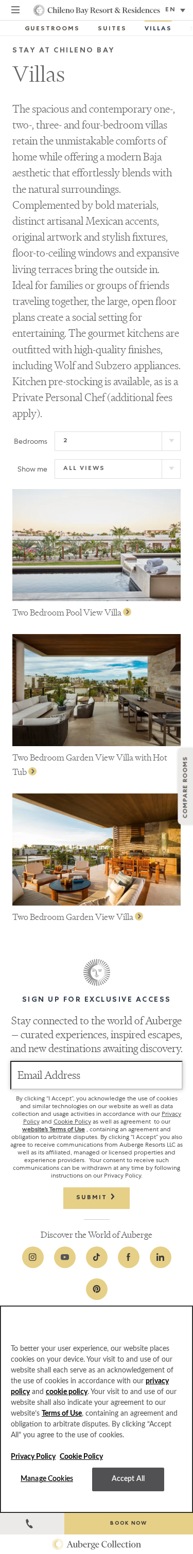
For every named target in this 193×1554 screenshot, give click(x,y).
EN (170, 10)
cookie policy (66, 1392)
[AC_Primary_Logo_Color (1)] (96, 1544)
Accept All (128, 1479)
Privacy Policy (33, 1456)
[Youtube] (65, 1257)
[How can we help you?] (32, 1523)
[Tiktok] (97, 1257)
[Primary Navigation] (15, 11)
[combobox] (176, 11)
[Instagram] (33, 1257)
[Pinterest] (97, 1289)
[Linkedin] (160, 1257)
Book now (128, 1523)
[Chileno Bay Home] (96, 10)
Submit (93, 1198)
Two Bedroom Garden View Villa (73, 917)
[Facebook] (129, 1257)
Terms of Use (62, 1413)
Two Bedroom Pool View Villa (67, 612)
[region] (96, 1409)
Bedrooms (30, 441)
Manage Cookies (47, 1479)
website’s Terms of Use (53, 1129)
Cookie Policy (72, 1121)
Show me (32, 469)
